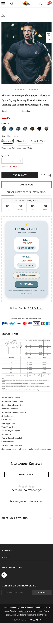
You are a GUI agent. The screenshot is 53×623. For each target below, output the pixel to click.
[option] (26, 53)
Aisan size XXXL (24, 148)
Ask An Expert (36, 308)
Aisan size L (22, 141)
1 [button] (15, 89)
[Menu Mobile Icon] (3, 3)
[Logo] (26, 4)
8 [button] (35, 89)
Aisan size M (8, 141)
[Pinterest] (4, 575)
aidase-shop (25, 111)
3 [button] (21, 89)
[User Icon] (40, 3)
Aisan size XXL (37, 141)
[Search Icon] (11, 3)
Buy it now (26, 185)
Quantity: (5, 156)
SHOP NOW (26, 284)
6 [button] (29, 89)
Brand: (4, 111)
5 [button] (26, 89)
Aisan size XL (8, 148)
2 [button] (18, 89)
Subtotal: (5, 167)
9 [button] (37, 89)
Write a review (26, 474)
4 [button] (23, 89)
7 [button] (32, 89)
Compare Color (42, 80)
